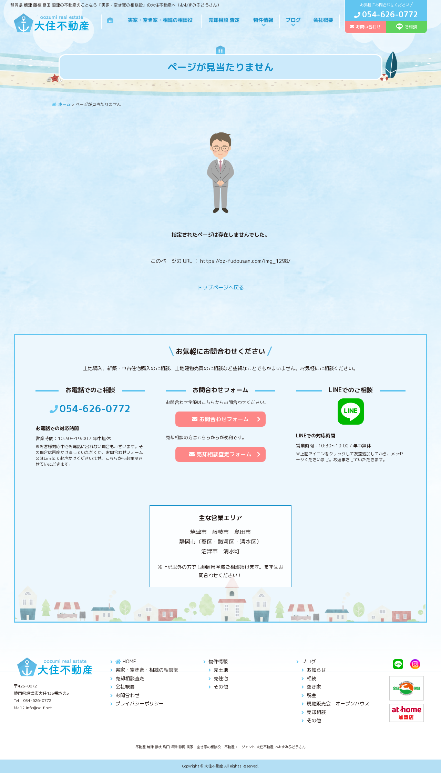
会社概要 (125, 686)
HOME (129, 661)
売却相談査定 (129, 678)
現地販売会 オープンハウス (338, 703)
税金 (311, 695)
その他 (221, 686)
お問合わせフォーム (224, 419)
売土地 (221, 669)
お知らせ (316, 669)
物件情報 (218, 661)
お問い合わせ (368, 27)
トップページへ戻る (220, 287)
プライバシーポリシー (139, 703)
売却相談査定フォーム (224, 454)
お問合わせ (127, 695)
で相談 (410, 27)
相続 (311, 678)
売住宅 (221, 678)
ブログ (308, 661)
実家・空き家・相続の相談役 (146, 669)
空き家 (314, 686)
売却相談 (316, 712)
